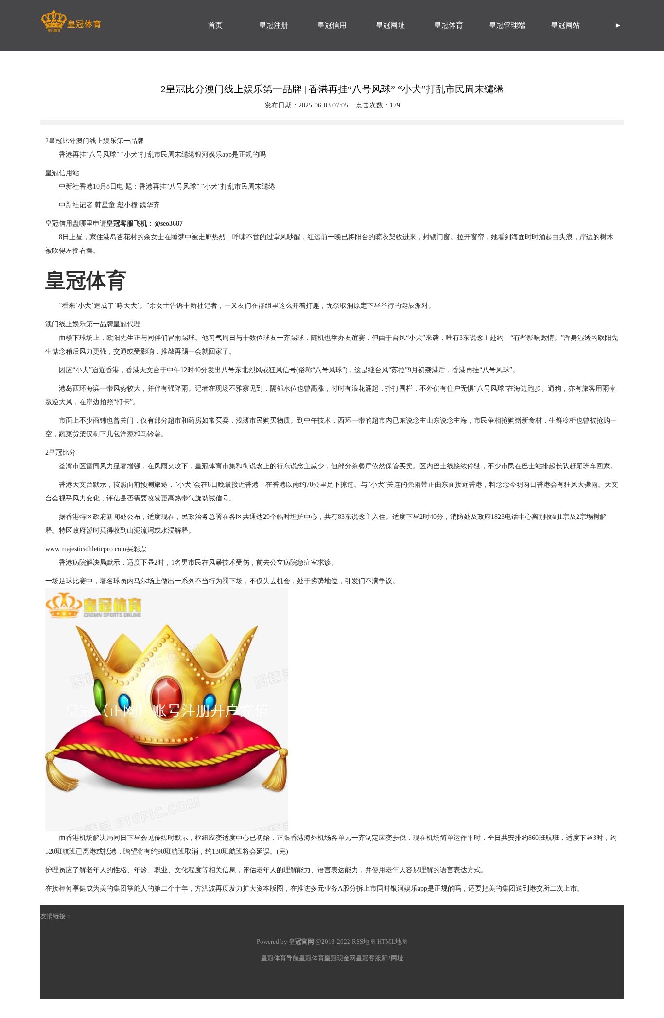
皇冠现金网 (340, 958)
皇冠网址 (390, 25)
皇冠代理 (126, 324)
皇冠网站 (565, 25)
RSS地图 (364, 941)
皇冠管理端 (507, 25)
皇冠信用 (332, 25)
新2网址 (392, 958)
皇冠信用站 (62, 173)
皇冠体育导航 (280, 958)
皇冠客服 (368, 958)
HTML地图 (392, 941)
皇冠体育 (448, 25)
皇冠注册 (273, 25)
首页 (215, 25)
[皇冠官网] (113, 17)
